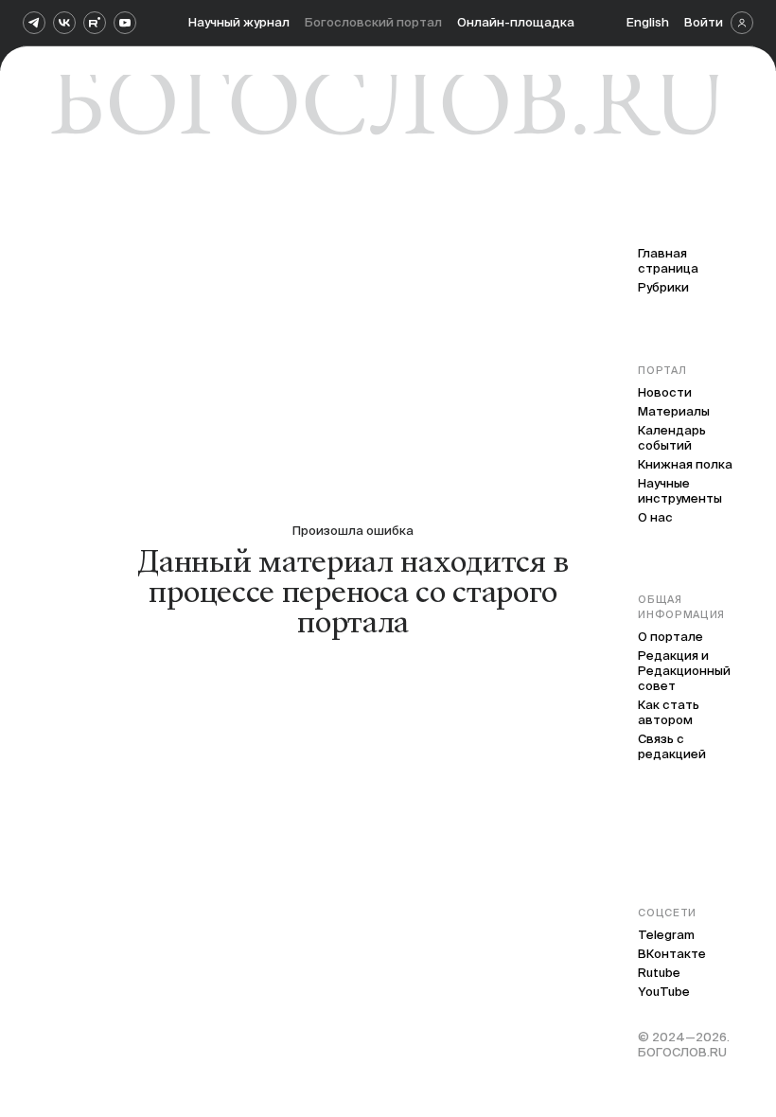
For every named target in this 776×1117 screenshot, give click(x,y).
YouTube (664, 991)
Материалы (674, 411)
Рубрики (663, 287)
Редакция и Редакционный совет (684, 670)
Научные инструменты (680, 490)
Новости (665, 392)
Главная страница (668, 260)
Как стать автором (668, 712)
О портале (670, 636)
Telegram (666, 935)
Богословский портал (373, 22)
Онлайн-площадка (515, 22)
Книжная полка (685, 464)
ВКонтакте (672, 954)
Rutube (659, 973)
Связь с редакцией (672, 746)
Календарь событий (672, 437)
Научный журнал (239, 22)
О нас (655, 517)
